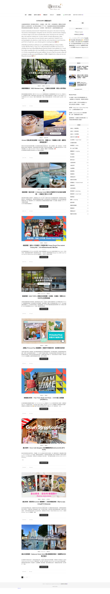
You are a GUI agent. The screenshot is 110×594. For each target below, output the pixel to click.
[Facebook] (76, 52)
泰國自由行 (52, 14)
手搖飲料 (79, 154)
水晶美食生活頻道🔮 (63, 583)
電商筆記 (79, 196)
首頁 (25, 14)
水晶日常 (79, 165)
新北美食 (79, 157)
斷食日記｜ (79, 159)
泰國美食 (46, 395)
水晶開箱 (46, 345)
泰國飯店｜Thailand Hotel (46, 189)
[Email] (81, 52)
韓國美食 (79, 208)
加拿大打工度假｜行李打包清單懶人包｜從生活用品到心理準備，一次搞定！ (82, 76)
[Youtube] (80, 52)
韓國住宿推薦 (79, 205)
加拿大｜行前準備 (79, 134)
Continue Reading (43, 101)
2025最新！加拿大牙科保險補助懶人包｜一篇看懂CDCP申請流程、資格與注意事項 (82, 68)
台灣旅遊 (29, 14)
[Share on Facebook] (63, 105)
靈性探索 (79, 202)
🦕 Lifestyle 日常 (67, 14)
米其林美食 (48, 499)
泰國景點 (79, 171)
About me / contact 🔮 (78, 14)
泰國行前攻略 (46, 137)
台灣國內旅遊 (79, 142)
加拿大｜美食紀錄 (79, 131)
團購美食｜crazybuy (79, 151)
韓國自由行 (45, 14)
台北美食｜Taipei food (79, 139)
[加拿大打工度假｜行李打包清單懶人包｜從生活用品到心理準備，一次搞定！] (72, 77)
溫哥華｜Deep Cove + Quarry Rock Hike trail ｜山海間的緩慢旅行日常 (82, 84)
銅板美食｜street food (79, 194)
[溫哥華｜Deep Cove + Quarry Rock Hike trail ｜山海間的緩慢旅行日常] (72, 84)
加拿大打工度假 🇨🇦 (37, 14)
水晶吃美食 (59, 14)
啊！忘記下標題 (79, 148)
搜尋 (70, 20)
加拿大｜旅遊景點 (79, 128)
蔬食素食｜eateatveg (79, 191)
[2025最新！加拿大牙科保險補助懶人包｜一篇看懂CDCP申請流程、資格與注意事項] (72, 68)
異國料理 (79, 185)
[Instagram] (78, 52)
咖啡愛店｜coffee (79, 145)
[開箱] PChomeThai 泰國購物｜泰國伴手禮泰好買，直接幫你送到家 (44, 348)
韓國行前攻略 (79, 214)
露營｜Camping (79, 199)
